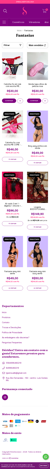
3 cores (12, 136)
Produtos (6, 317)
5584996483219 (13, 363)
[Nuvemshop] (10, 458)
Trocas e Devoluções (11, 327)
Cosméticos (18, 22)
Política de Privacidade (12, 332)
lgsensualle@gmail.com (16, 373)
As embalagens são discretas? (15, 337)
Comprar (9, 101)
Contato (5, 322)
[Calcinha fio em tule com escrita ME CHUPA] (20, 101)
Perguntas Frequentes (12, 342)
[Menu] (4, 22)
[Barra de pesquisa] (5, 11)
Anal (47, 22)
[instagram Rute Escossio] (5, 397)
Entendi (43, 465)
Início (19, 30)
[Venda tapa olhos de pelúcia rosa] (45, 101)
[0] (44, 11)
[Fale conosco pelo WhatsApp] (46, 457)
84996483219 (12, 368)
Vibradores (34, 22)
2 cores (12, 77)
